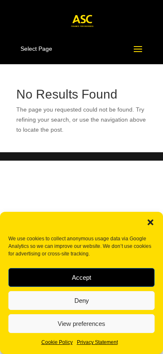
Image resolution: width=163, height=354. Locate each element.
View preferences (81, 323)
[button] (150, 222)
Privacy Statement (97, 342)
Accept (81, 277)
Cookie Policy (57, 342)
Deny (81, 300)
